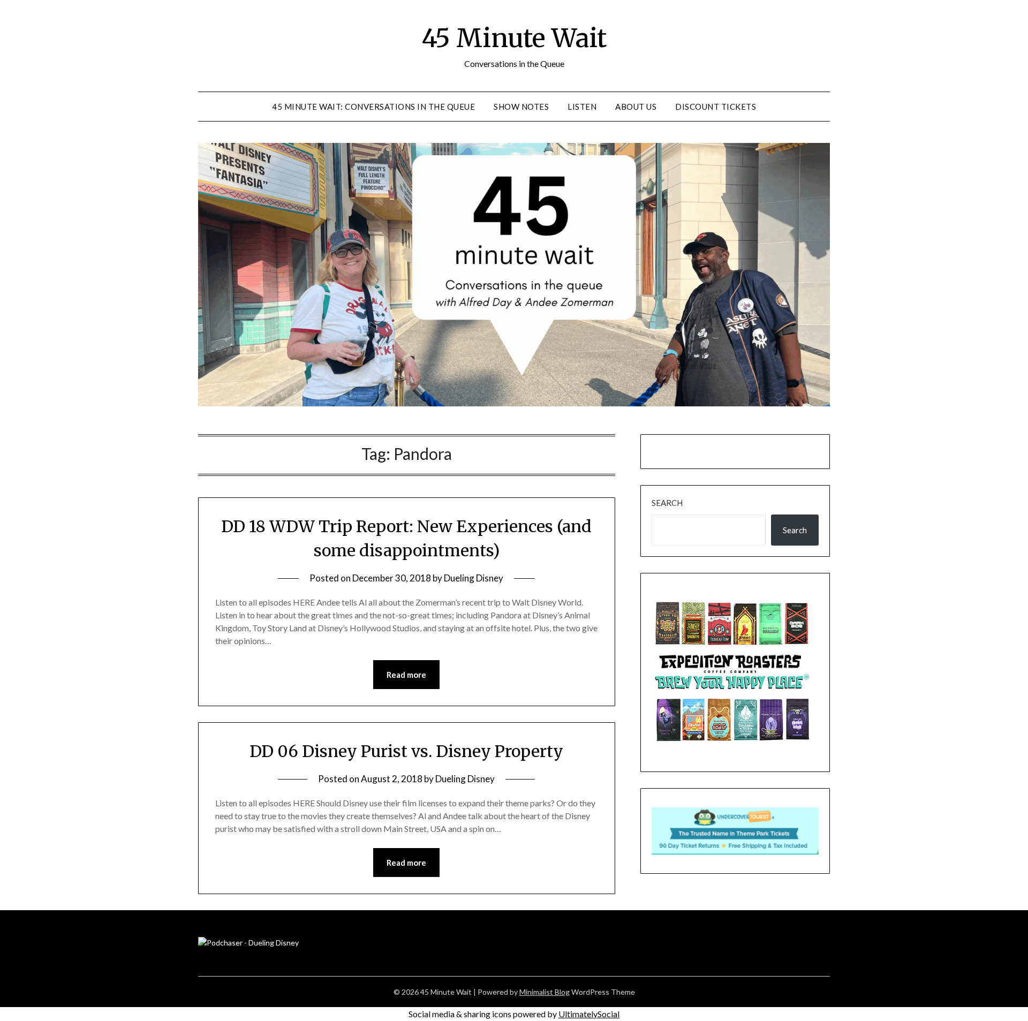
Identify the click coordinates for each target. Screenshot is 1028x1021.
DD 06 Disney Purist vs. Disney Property (406, 751)
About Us (635, 106)
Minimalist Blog (544, 991)
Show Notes (521, 106)
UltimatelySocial (588, 1014)
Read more (406, 674)
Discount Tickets (715, 106)
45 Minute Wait (514, 38)
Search (667, 503)
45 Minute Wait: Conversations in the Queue (373, 106)
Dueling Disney (473, 578)
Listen (582, 106)
